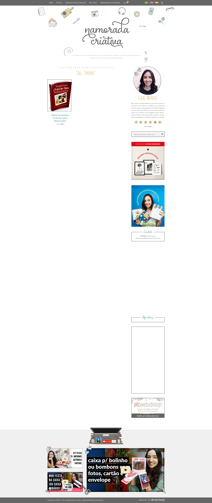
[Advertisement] (106, 57)
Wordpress (99, 500)
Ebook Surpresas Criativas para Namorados (60, 118)
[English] (151, 3)
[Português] (146, 3)
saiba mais (60, 95)
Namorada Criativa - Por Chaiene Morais (61, 500)
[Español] (156, 3)
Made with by (145, 500)
